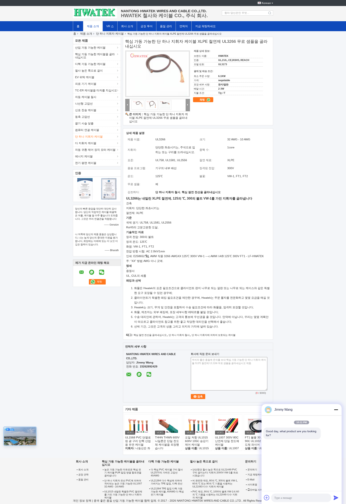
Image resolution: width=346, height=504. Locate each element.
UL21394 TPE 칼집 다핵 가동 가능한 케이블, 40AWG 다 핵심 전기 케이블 (167, 491)
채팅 (203, 99)
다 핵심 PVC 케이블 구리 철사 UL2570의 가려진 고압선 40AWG (167, 472)
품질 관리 (166, 26)
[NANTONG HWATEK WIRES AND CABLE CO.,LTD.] (95, 13)
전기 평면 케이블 (85, 163)
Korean (266, 3)
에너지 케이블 (84, 156)
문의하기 (252, 469)
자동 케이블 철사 (85, 97)
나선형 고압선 (84, 103)
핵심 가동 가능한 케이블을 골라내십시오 (95, 56)
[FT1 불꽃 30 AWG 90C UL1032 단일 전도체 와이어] (258, 426)
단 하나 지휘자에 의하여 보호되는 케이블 (213, 335)
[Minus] (336, 409)
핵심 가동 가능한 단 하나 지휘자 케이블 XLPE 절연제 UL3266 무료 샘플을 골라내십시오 (158, 118)
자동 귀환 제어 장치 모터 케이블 (95, 149)
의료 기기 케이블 (85, 83)
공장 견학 (83, 474)
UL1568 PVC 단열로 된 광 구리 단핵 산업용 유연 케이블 (138, 441)
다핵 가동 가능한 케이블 (90, 64)
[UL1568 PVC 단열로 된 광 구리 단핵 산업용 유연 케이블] (138, 426)
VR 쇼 (110, 26)
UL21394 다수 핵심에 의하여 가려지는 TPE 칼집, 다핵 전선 (166, 482)
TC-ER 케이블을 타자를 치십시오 (96, 90)
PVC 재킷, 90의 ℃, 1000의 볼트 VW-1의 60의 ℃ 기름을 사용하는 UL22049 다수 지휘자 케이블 (215, 494)
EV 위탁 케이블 (84, 77)
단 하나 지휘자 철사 (179, 335)
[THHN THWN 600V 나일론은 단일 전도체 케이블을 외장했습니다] (168, 426)
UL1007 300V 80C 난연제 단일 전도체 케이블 (227, 441)
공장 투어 (147, 26)
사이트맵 (252, 484)
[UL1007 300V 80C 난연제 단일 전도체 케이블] (228, 426)
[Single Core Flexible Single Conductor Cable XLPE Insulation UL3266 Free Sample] (157, 74)
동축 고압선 (82, 116)
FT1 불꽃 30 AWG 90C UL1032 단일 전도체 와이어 (258, 441)
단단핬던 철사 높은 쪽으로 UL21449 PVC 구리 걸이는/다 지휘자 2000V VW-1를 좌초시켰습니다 (215, 472)
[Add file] (267, 497)
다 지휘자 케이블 (85, 143)
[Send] (336, 497)
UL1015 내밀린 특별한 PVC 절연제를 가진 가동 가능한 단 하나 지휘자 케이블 (123, 494)
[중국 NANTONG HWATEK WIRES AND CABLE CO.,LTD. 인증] (85, 188)
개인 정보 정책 (82, 500)
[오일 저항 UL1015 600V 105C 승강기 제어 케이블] (198, 426)
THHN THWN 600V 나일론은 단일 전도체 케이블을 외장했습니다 (167, 443)
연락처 (183, 26)
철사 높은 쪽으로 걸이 (89, 70)
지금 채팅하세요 (205, 26)
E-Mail (250, 479)
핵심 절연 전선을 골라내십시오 (150, 335)
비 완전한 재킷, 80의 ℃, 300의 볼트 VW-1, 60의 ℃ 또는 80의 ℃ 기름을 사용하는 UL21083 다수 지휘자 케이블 (215, 483)
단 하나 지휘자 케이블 (110, 33)
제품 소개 (93, 26)
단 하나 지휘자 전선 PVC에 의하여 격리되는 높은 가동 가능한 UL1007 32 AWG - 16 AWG (123, 483)
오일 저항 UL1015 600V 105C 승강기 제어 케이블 (196, 441)
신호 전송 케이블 (85, 110)
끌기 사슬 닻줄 (84, 123)
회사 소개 (127, 26)
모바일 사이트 (257, 489)
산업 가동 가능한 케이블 (90, 47)
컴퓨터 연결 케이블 (87, 130)
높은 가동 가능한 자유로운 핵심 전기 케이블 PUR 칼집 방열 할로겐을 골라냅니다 (122, 472)
